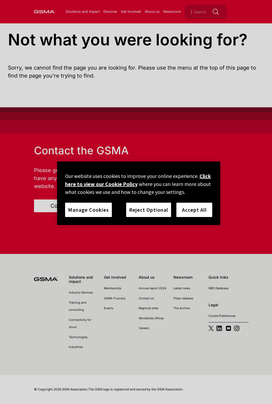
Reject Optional (148, 209)
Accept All (194, 209)
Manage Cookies (88, 209)
